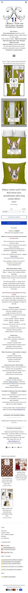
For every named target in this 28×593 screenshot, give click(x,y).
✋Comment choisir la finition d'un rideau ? (12, 559)
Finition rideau (13, 256)
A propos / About (5, 532)
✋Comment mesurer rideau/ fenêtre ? (11, 563)
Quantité (24, 209)
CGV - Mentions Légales (7, 534)
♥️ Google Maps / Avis (7, 552)
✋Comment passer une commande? (10, 561)
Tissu (11, 209)
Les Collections (5, 538)
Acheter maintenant (14, 223)
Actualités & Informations (9, 576)
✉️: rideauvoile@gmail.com (8, 547)
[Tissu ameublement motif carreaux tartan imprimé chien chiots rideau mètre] (7, 468)
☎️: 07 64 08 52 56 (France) (8, 549)
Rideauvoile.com (16, 585)
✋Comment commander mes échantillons (12, 566)
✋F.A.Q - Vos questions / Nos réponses (11, 569)
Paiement (3, 536)
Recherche (4, 530)
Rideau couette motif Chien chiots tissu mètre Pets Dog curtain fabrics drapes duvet (7, 512)
